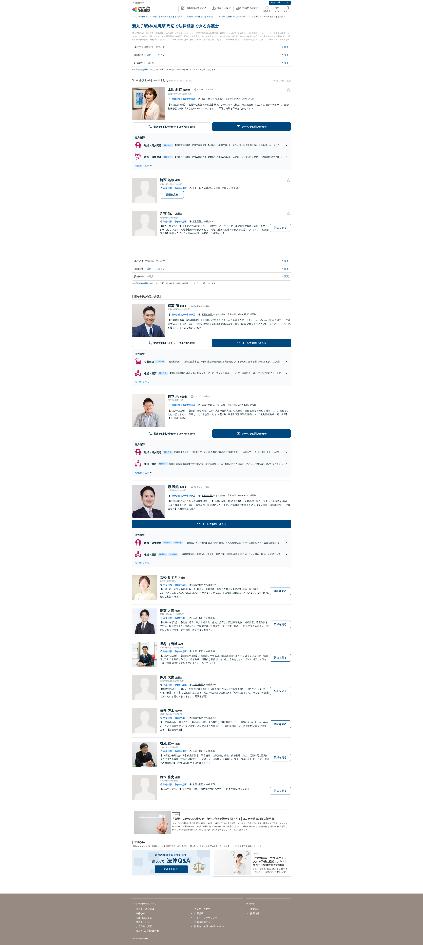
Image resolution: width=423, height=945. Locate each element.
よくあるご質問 (144, 926)
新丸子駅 (206, 99)
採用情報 (254, 913)
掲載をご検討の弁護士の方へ (209, 926)
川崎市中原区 (188, 99)
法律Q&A (140, 913)
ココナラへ (140, 3)
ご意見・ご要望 (202, 909)
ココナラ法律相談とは (147, 909)
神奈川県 (176, 99)
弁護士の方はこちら (280, 2)
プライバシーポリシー (205, 917)
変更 (286, 47)
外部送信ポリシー (203, 922)
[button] (211, 166)
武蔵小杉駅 (221, 188)
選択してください (156, 54)
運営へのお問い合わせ (147, 930)
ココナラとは (143, 922)
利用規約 (198, 913)
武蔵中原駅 (207, 495)
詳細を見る (172, 194)
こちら (189, 81)
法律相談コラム (144, 917)
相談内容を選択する (143, 69)
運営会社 (254, 909)
